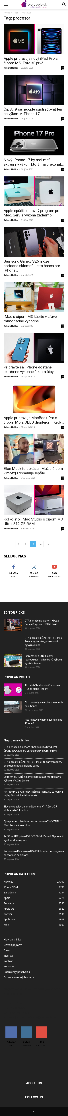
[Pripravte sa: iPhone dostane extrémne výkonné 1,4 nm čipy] (34, 348)
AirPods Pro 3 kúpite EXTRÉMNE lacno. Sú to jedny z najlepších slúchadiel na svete (33, 793)
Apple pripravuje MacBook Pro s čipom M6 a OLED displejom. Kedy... (34, 420)
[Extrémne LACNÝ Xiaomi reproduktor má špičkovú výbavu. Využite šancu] (13, 660)
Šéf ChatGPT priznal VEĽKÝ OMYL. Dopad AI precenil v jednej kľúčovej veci (33, 838)
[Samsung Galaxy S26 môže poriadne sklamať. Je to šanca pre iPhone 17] (34, 242)
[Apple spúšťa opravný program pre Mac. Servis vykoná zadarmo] (34, 191)
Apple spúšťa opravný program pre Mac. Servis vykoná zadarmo (32, 213)
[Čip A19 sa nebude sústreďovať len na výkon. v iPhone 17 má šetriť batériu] (34, 90)
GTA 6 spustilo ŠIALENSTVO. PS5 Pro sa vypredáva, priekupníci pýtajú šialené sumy (33, 763)
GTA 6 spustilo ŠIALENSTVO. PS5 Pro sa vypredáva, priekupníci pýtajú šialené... (43, 641)
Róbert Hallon (11, 67)
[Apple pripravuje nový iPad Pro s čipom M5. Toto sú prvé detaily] (34, 39)
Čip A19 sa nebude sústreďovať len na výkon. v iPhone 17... (33, 111)
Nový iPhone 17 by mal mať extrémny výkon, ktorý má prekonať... (34, 162)
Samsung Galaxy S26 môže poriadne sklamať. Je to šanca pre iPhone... (32, 265)
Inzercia (8, 955)
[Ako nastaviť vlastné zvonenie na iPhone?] (13, 722)
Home (7, 12)
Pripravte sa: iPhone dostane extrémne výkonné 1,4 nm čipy (29, 369)
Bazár (7, 950)
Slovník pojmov (13, 945)
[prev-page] (18, 544)
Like (13, 565)
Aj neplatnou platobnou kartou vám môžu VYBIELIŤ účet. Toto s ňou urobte (33, 823)
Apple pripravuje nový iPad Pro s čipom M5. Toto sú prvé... (31, 60)
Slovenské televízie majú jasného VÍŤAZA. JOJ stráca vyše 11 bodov (30, 808)
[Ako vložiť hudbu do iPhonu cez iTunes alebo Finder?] (13, 689)
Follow (34, 565)
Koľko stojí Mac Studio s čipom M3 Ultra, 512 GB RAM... (33, 521)
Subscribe (54, 565)
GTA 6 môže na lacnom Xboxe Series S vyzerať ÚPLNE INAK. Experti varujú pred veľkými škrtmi (30, 749)
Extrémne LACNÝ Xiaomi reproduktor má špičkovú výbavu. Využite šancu (43, 660)
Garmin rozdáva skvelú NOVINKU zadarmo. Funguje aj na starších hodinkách (34, 853)
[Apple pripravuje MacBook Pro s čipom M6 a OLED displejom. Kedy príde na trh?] (34, 398)
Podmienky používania (17, 971)
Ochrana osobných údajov (19, 977)
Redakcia (9, 966)
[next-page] (48, 544)
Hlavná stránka (12, 939)
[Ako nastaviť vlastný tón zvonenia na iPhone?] (13, 707)
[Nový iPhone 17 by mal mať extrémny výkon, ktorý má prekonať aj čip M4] (34, 140)
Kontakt (8, 961)
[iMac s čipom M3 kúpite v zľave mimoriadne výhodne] (34, 297)
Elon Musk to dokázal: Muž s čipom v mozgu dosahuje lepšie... (33, 470)
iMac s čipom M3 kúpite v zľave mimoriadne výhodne (30, 318)
